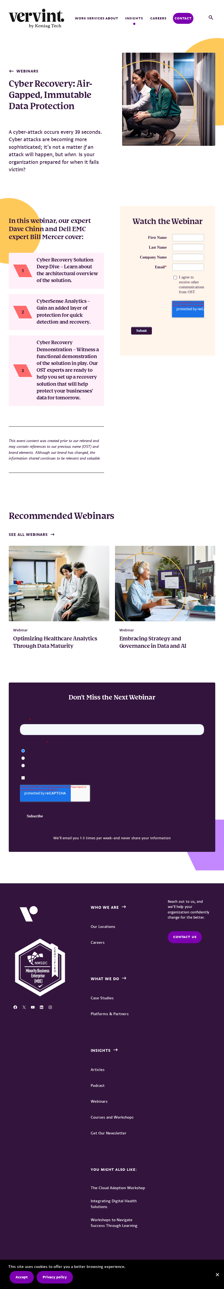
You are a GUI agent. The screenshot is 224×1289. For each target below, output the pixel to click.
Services (96, 18)
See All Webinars (28, 534)
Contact (183, 18)
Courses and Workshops (112, 1117)
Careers (158, 18)
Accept (22, 1277)
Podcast (98, 1085)
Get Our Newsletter (108, 1133)
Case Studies (102, 997)
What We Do (105, 978)
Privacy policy (55, 1277)
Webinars (27, 71)
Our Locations (103, 926)
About (111, 18)
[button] (211, 17)
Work (80, 18)
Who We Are (105, 907)
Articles (98, 1069)
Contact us (184, 937)
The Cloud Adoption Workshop (118, 1187)
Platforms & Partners (110, 1013)
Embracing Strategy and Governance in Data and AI (153, 642)
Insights (134, 18)
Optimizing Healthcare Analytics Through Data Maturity (55, 642)
